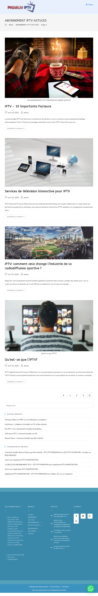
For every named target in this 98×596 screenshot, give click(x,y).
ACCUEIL (30, 515)
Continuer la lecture (15, 128)
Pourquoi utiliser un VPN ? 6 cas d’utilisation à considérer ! (26, 420)
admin (26, 112)
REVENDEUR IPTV (33, 528)
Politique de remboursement (38, 587)
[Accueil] (6, 25)
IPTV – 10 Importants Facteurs (28, 106)
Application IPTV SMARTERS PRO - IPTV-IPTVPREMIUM (26, 474)
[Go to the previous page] (63, 395)
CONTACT (31, 533)
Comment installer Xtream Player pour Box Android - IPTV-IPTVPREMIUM (32, 452)
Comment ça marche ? (34, 525)
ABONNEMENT (32, 517)
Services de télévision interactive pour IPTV (37, 191)
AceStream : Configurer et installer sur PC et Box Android (26, 424)
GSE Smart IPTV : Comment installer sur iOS (21, 434)
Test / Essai (31, 520)
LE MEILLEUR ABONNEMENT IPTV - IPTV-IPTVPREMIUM (27, 465)
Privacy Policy (55, 587)
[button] (90, 588)
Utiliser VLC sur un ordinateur (62, 474)
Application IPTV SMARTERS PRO (26, 460)
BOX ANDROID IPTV (33, 522)
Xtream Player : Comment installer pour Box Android (24, 438)
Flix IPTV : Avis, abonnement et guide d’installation (23, 429)
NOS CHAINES (32, 531)
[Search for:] (49, 405)
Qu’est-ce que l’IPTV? (21, 359)
